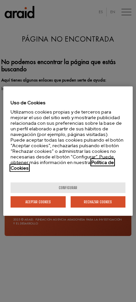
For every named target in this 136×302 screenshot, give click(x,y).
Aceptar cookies (38, 201)
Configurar (68, 187)
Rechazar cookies (98, 201)
